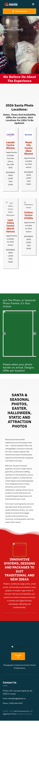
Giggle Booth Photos (10, 714)
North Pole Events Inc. (21, 711)
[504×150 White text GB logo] (11, 3)
